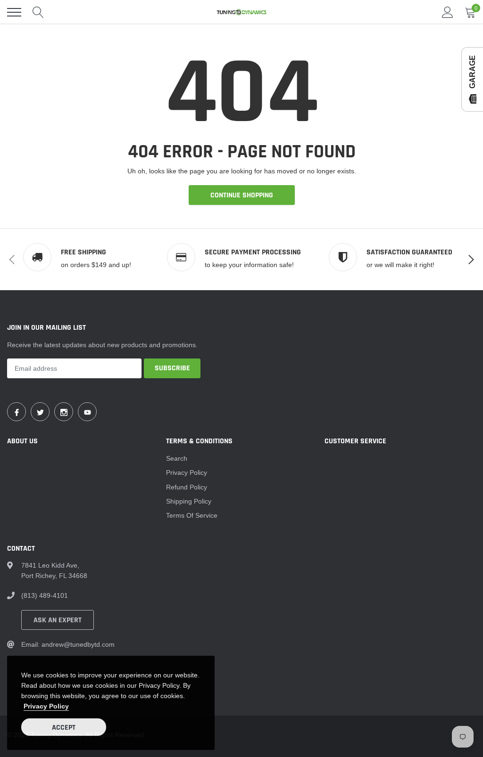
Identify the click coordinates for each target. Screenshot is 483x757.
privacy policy (46, 706)
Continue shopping (241, 195)
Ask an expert (57, 620)
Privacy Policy (186, 472)
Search (176, 458)
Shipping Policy (188, 501)
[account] (447, 12)
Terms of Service (191, 515)
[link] (16, 411)
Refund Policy (186, 487)
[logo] (241, 12)
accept (63, 728)
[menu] (14, 12)
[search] (38, 12)
